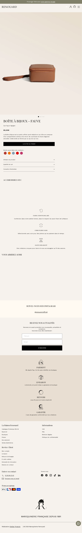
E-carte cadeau (6, 459)
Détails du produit (9, 159)
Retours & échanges (8, 456)
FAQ (43, 432)
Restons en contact (7, 465)
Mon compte (5, 451)
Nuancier (4, 432)
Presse (4, 437)
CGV (43, 429)
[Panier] (74, 7)
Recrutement (6, 440)
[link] (18, 194)
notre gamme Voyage (48, 2)
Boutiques (5, 434)
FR (66, 7)
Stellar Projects (15, 526)
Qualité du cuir (8, 164)
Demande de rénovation (9, 462)
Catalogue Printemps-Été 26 (10, 429)
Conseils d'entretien (10, 169)
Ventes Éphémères (7, 443)
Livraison (4, 454)
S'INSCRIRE (42, 348)
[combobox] (66, 7)
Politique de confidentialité (50, 437)
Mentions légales (47, 434)
